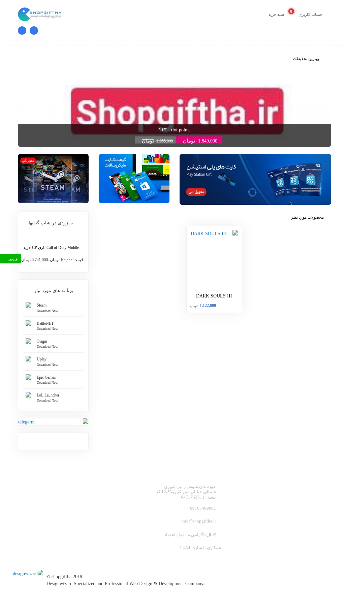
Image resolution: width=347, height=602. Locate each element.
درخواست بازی (315, 529)
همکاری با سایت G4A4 (200, 547)
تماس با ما (271, 518)
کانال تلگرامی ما (201, 534)
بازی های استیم (265, 496)
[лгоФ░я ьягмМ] (29, 570)
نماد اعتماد (174, 534)
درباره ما (322, 518)
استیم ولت (319, 507)
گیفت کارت (319, 496)
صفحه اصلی (318, 485)
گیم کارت (272, 485)
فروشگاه (272, 507)
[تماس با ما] (32, 32)
